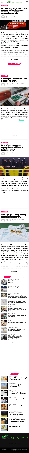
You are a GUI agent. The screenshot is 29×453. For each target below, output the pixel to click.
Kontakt (11, 444)
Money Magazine (10, 17)
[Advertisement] (14, 357)
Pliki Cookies (17, 444)
